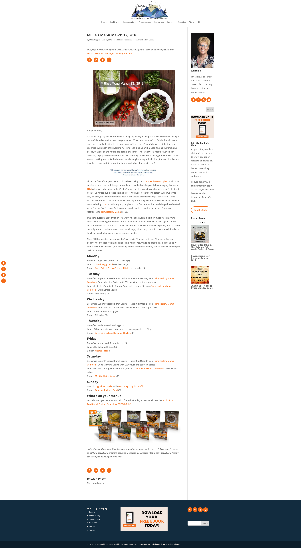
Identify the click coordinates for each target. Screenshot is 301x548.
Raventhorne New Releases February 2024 (201, 258)
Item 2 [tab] (202, 222)
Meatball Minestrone (105, 376)
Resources (159, 22)
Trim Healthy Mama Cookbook (149, 368)
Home (104, 22)
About (191, 22)
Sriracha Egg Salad (103, 264)
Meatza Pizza (101, 350)
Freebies (182, 22)
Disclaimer (156, 544)
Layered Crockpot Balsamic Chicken (113, 333)
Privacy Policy (144, 544)
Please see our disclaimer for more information (109, 53)
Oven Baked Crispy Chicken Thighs (112, 268)
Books (169, 22)
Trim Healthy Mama (146, 40)
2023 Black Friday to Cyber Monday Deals (202, 287)
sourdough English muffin (131, 386)
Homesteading (129, 22)
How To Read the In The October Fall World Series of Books (202, 247)
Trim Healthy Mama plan (155, 181)
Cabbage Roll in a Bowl (106, 390)
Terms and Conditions (171, 544)
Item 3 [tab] (204, 222)
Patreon (92, 530)
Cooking (113, 22)
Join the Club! (200, 209)
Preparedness (145, 22)
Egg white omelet (104, 386)
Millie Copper (94, 40)
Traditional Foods (130, 40)
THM (89, 189)
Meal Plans (118, 40)
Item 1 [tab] (200, 222)
